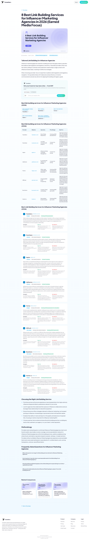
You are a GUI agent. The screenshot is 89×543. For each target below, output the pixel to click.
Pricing (62, 523)
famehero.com (35, 134)
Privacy (82, 521)
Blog (72, 523)
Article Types (63, 528)
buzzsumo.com (35, 190)
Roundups (25, 10)
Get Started (84, 2)
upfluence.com (35, 161)
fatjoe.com (34, 170)
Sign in (76, 2)
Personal (34, 92)
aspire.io (33, 152)
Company (27, 92)
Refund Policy (84, 526)
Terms (82, 523)
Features (62, 521)
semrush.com (35, 180)
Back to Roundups (27, 506)
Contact (73, 528)
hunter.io (34, 199)
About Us (73, 521)
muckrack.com (35, 143)
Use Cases (63, 526)
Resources (73, 526)
